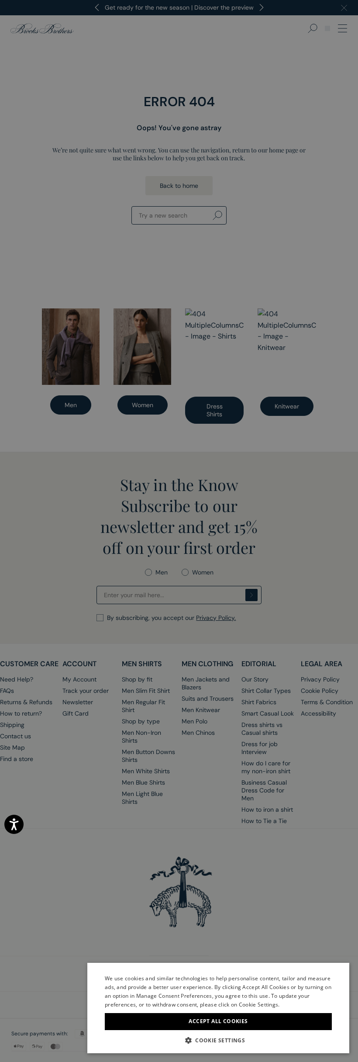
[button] (218, 1040)
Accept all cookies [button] (218, 1021)
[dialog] (179, 531)
